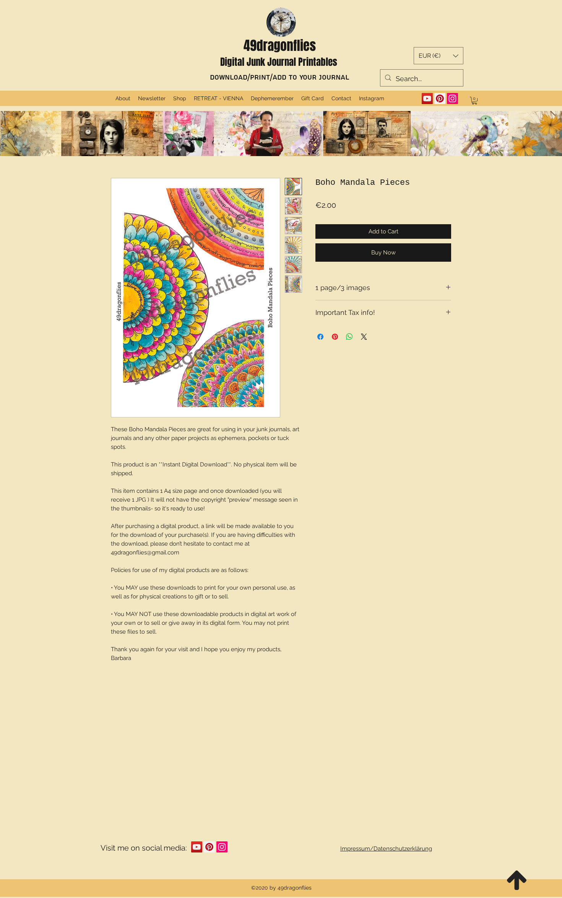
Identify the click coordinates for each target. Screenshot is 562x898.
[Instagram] (452, 98)
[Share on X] (364, 336)
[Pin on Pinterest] (334, 336)
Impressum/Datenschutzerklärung (386, 848)
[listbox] (438, 55)
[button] (438, 55)
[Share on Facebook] (320, 336)
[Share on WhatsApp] (349, 336)
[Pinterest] (439, 98)
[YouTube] (427, 98)
